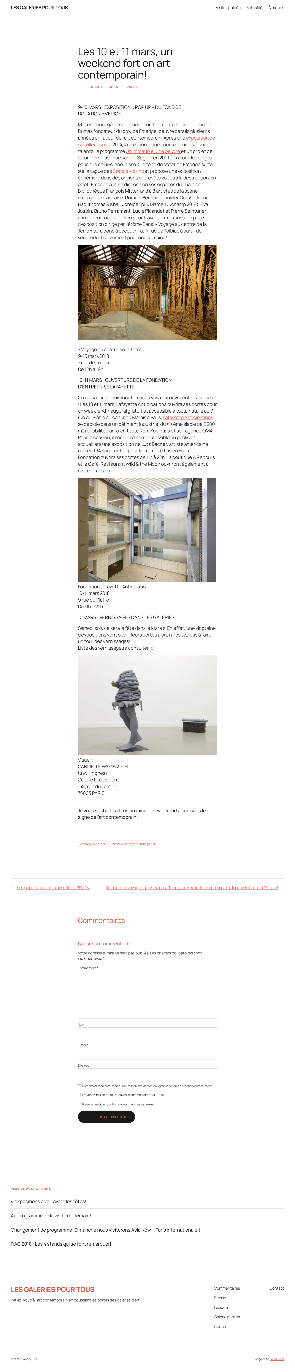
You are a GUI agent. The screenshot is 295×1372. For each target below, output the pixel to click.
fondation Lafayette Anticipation (133, 844)
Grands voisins (129, 171)
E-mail (83, 1045)
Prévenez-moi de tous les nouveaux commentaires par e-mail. (123, 1095)
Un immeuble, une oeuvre (153, 151)
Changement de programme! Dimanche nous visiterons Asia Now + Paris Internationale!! (105, 1230)
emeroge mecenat (93, 844)
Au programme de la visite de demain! (51, 1215)
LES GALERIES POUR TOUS (39, 7)
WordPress (277, 1359)
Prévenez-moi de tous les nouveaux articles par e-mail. (118, 1104)
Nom (82, 1024)
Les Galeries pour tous (104, 87)
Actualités (134, 87)
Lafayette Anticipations (188, 417)
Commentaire (88, 968)
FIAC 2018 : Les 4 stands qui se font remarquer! (61, 1244)
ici (152, 648)
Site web (83, 1065)
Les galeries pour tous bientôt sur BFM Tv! (53, 887)
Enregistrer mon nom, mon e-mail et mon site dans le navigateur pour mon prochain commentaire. (147, 1086)
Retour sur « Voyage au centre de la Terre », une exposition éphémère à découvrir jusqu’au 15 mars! (192, 887)
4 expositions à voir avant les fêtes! (48, 1201)
